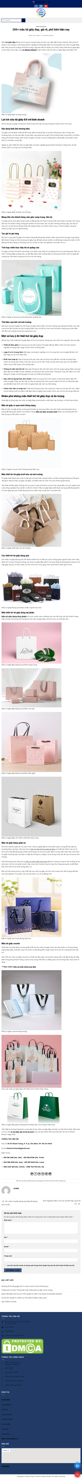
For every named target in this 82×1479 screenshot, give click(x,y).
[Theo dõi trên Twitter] (41, 6)
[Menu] (49, 2)
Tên (6, 1237)
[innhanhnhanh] (41, 12)
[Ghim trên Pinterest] (46, 1173)
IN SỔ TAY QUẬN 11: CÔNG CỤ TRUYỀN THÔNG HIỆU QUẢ (24, 1298)
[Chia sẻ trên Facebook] (35, 1173)
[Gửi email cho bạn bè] (42, 1173)
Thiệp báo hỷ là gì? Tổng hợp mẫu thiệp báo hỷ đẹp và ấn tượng (27, 1290)
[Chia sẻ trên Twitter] (39, 1173)
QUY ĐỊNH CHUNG (9, 1302)
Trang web (8, 1256)
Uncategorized (41, 26)
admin (51, 35)
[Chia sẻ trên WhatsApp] (32, 1173)
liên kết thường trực (59, 1181)
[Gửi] (23, 20)
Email (6, 1247)
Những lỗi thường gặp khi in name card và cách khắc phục (25, 1286)
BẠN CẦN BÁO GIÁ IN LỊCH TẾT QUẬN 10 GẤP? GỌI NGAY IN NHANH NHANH (32, 1294)
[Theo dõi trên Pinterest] (46, 6)
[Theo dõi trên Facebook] (36, 6)
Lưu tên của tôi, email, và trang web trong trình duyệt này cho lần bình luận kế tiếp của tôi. (40, 1265)
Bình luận (8, 1220)
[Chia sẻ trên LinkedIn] (50, 1173)
